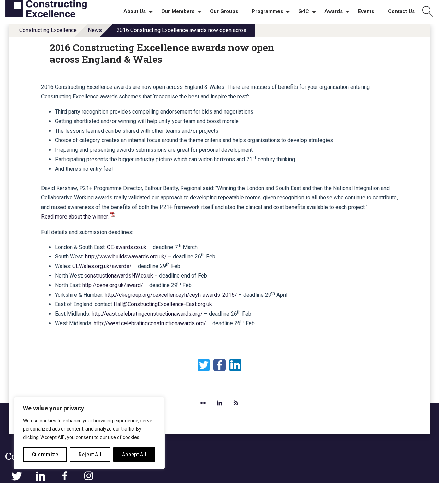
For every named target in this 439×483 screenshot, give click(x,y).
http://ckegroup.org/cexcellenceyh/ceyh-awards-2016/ (171, 295)
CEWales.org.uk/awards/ (102, 266)
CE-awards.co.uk (126, 247)
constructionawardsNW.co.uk (118, 275)
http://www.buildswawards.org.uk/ (126, 256)
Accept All (134, 454)
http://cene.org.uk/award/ (112, 285)
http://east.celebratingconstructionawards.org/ (147, 313)
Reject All (90, 454)
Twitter (204, 365)
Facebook (219, 365)
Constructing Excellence (48, 30)
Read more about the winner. (75, 216)
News (95, 30)
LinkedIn (235, 365)
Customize (45, 454)
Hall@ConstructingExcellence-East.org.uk (163, 304)
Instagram (88, 476)
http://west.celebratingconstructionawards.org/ (150, 323)
